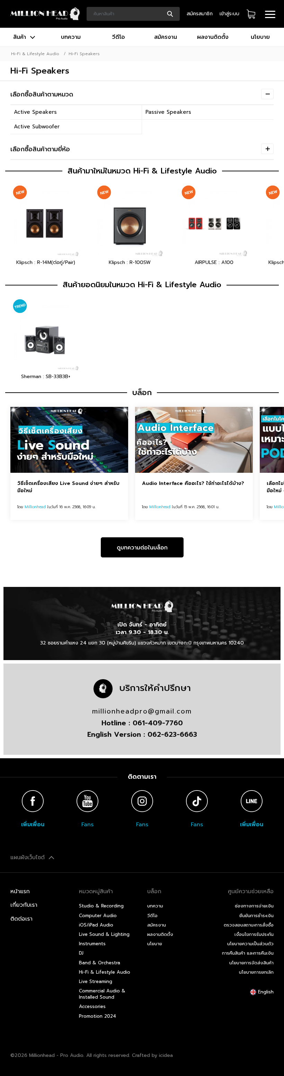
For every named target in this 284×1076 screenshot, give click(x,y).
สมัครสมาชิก (200, 13)
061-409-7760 (158, 723)
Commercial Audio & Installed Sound (102, 994)
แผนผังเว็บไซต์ (28, 857)
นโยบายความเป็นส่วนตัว (250, 943)
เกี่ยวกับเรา (23, 905)
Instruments (92, 943)
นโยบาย (260, 37)
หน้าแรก (20, 891)
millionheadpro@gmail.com (142, 711)
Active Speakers (35, 112)
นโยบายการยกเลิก (256, 972)
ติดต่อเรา (21, 919)
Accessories (92, 1006)
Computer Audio (98, 915)
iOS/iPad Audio (96, 925)
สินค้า (20, 37)
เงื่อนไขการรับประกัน (254, 934)
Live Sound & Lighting (104, 934)
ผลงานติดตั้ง (213, 37)
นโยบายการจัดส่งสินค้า (251, 962)
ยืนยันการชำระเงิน (256, 915)
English (265, 992)
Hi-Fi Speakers (84, 54)
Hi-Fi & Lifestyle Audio (35, 54)
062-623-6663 (172, 734)
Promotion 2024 (97, 1016)
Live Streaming (95, 981)
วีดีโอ (118, 37)
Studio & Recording (101, 906)
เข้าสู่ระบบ (229, 13)
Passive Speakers (168, 112)
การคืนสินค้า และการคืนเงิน (248, 953)
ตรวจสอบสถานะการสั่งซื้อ (249, 925)
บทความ (71, 37)
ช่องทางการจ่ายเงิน (254, 906)
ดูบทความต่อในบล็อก (142, 548)
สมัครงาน (165, 37)
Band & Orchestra (99, 962)
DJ (81, 953)
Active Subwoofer (37, 126)
